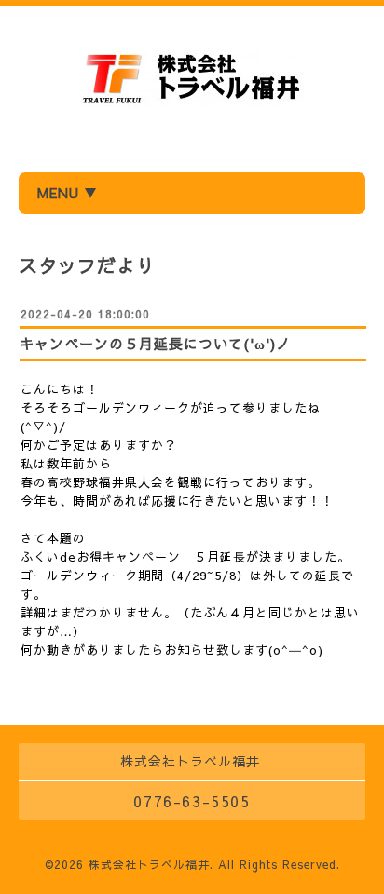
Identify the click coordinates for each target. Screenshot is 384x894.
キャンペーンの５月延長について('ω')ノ (155, 343)
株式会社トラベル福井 (149, 864)
